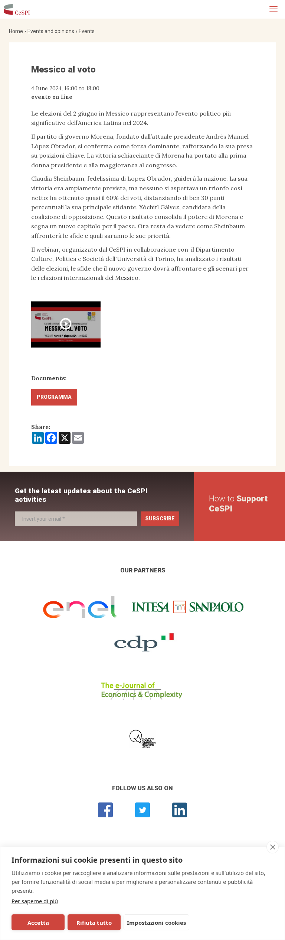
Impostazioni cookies (156, 922)
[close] (272, 847)
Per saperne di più (35, 901)
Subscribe (160, 518)
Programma (54, 397)
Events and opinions (50, 31)
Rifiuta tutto (94, 922)
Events (87, 31)
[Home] (17, 9)
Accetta (38, 922)
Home (16, 31)
